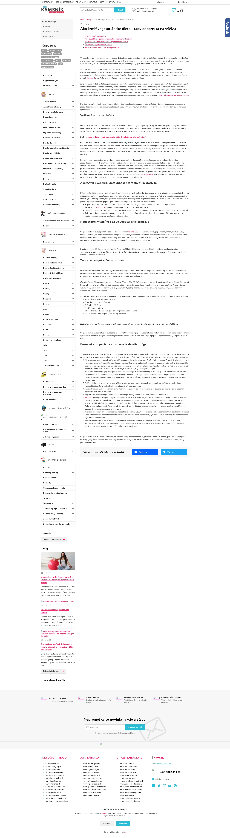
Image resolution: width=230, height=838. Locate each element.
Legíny (46, 294)
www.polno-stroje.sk (128, 775)
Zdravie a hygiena (51, 437)
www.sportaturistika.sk (55, 792)
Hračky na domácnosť (52, 158)
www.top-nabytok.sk (91, 775)
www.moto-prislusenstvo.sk (131, 787)
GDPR (102, 2)
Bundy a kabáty (50, 258)
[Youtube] (171, 786)
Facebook (143, 452)
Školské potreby (50, 86)
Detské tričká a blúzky (53, 273)
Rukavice (47, 324)
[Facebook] (155, 786)
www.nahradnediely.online (130, 792)
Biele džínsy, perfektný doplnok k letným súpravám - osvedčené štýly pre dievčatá (57, 647)
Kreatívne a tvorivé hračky (54, 163)
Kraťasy (46, 288)
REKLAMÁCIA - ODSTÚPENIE (86, 2)
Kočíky (46, 226)
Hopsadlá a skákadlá (52, 138)
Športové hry (49, 503)
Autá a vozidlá (49, 102)
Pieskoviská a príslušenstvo (55, 493)
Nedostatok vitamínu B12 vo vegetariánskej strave (106, 41)
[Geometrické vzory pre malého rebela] (57, 602)
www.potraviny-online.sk (56, 795)
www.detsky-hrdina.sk (55, 772)
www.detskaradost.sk (54, 769)
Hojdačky (47, 483)
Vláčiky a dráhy (50, 199)
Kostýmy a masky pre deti (54, 387)
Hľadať (120, 10)
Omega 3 (91, 78)
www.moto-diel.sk (127, 769)
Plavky (46, 314)
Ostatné (47, 174)
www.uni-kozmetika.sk (92, 792)
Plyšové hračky (49, 184)
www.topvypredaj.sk (91, 772)
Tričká (46, 360)
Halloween (48, 382)
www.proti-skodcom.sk (92, 778)
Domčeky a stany (50, 472)
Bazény (46, 467)
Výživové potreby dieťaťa (95, 36)
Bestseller (47, 75)
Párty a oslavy (49, 399)
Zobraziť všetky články (51, 671)
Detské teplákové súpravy (54, 268)
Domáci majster (50, 117)
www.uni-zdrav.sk (127, 795)
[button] (95, 800)
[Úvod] (59, 10)
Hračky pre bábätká (51, 153)
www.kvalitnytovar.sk (91, 766)
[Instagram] (165, 786)
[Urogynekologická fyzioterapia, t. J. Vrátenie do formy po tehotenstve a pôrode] (58, 561)
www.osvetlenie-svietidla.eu (94, 789)
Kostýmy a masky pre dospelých (52, 393)
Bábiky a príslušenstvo (53, 112)
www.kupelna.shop (53, 781)
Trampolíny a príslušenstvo (55, 508)
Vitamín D (89, 397)
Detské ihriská (49, 478)
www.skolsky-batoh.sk (55, 789)
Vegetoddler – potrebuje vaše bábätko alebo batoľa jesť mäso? (117, 137)
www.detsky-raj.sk (53, 766)
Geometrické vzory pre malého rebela (55, 611)
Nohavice (47, 299)
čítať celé (66, 595)
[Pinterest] (175, 786)
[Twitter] (160, 786)
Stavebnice (48, 194)
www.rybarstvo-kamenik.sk (57, 801)
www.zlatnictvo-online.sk (56, 798)
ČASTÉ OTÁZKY (47, 2)
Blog (119, 2)
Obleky (46, 309)
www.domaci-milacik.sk (55, 775)
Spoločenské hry (50, 189)
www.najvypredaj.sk (91, 769)
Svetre (46, 335)
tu (125, 832)
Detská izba (48, 242)
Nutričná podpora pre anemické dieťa (174, 95)
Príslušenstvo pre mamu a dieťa (54, 430)
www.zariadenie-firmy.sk (130, 801)
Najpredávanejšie (50, 80)
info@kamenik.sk (162, 779)
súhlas (104, 813)
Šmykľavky (47, 498)
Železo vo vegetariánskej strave (98, 44)
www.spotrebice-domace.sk (94, 787)
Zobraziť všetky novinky (52, 539)
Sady (45, 330)
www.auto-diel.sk (127, 764)
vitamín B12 (133, 232)
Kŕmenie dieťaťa (50, 424)
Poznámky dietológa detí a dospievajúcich (102, 47)
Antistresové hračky (52, 107)
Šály (45, 345)
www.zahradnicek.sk (91, 795)
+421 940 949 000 (145, 11)
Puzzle (46, 179)
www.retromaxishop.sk (92, 781)
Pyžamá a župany (50, 319)
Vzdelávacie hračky (51, 204)
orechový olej (99, 207)
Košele (46, 283)
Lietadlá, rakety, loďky (53, 168)
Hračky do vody (50, 143)
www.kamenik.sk (52, 764)
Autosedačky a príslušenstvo (56, 221)
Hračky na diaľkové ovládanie (56, 148)
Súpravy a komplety (52, 340)
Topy (45, 355)
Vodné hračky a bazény (53, 514)
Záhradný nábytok (51, 519)
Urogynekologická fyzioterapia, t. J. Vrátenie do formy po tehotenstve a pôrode (57, 580)
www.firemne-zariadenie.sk (131, 789)
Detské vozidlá (49, 451)
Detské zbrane (49, 122)
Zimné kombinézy (51, 366)
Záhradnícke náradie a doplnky (56, 524)
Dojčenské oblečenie (52, 278)
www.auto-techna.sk (128, 766)
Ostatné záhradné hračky (54, 488)
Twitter (170, 452)
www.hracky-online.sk (54, 778)
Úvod (82, 20)
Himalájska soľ (147, 174)
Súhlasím (123, 823)
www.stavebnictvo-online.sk (131, 781)
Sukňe (46, 304)
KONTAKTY (110, 2)
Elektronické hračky (51, 127)
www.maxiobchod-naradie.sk (131, 784)
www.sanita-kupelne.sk (55, 787)
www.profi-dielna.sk (128, 772)
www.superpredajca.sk (92, 784)
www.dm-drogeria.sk (91, 764)
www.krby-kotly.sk (127, 778)
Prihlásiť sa (133, 727)
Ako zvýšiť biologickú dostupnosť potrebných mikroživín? (108, 39)
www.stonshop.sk (53, 784)
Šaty (45, 350)
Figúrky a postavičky (52, 132)
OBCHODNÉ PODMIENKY (65, 2)
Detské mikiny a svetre (53, 263)
